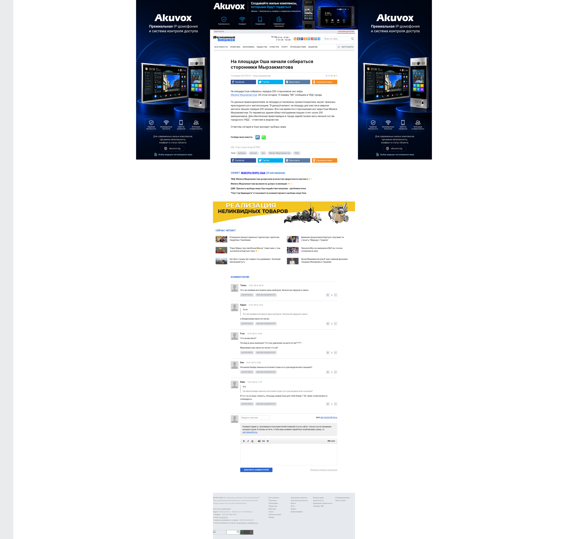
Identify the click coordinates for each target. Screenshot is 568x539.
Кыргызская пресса (299, 500)
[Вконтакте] (298, 39)
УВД (297, 153)
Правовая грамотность (323, 503)
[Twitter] (308, 39)
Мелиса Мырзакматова (244, 95)
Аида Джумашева (262, 76)
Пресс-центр (340, 500)
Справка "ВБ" (318, 506)
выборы (242, 153)
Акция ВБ (312, 47)
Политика (235, 47)
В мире (271, 517)
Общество (262, 47)
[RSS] (295, 39)
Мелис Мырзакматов (279, 153)
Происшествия (298, 47)
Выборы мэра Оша (253, 172)
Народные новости (299, 498)
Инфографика (296, 512)
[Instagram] (315, 39)
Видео (293, 509)
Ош (263, 153)
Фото (293, 506)
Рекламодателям (346, 31)
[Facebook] (302, 39)
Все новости (221, 47)
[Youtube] (312, 39)
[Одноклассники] (305, 39)
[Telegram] (319, 39)
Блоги (293, 503)
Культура (274, 47)
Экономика (248, 47)
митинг (253, 153)
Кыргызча (219, 31)
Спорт (284, 47)
